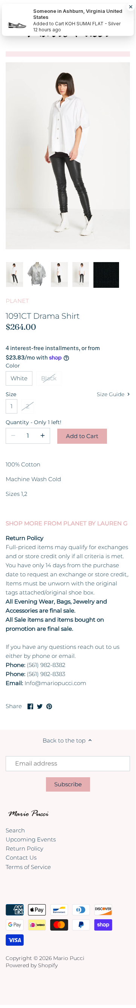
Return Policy (24, 848)
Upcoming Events (31, 839)
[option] (14, 275)
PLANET (17, 300)
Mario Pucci (68, 958)
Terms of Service (28, 867)
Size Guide (111, 394)
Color (13, 366)
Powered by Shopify (32, 965)
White (19, 378)
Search (15, 830)
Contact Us (21, 857)
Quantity (28, 422)
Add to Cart (82, 436)
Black (49, 378)
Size (11, 394)
